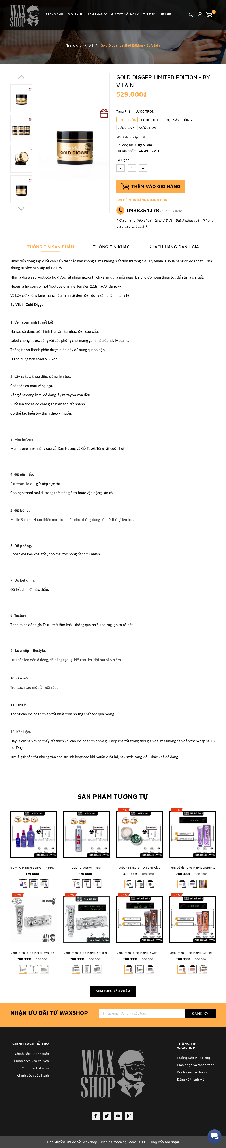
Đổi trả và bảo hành (192, 1072)
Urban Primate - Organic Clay (139, 867)
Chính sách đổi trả (35, 1068)
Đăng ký (200, 1013)
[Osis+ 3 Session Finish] (86, 834)
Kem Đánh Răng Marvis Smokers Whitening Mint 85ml (100, 952)
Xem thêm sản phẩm (113, 991)
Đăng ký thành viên (191, 1079)
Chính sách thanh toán (32, 1054)
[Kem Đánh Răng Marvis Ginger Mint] (192, 919)
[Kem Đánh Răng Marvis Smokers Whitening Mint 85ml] (86, 919)
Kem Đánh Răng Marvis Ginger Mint (194, 952)
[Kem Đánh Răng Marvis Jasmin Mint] (192, 834)
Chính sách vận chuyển (31, 1061)
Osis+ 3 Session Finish (87, 867)
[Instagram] (129, 1116)
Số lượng (123, 160)
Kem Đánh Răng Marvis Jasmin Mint (194, 867)
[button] (21, 208)
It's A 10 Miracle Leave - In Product (34, 867)
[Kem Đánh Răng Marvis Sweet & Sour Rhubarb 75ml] (139, 919)
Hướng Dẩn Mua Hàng (193, 1058)
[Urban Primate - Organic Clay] (139, 834)
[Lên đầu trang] (211, 1124)
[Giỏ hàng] (211, 14)
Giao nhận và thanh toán (195, 1065)
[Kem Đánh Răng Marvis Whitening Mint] (33, 919)
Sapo (175, 1142)
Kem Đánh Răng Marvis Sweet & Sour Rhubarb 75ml (152, 952)
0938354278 (143, 210)
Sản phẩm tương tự (113, 796)
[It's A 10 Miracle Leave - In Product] (33, 834)
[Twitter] (107, 1116)
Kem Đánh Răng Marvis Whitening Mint (37, 952)
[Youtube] (118, 1116)
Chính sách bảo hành (33, 1075)
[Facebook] (96, 1116)
